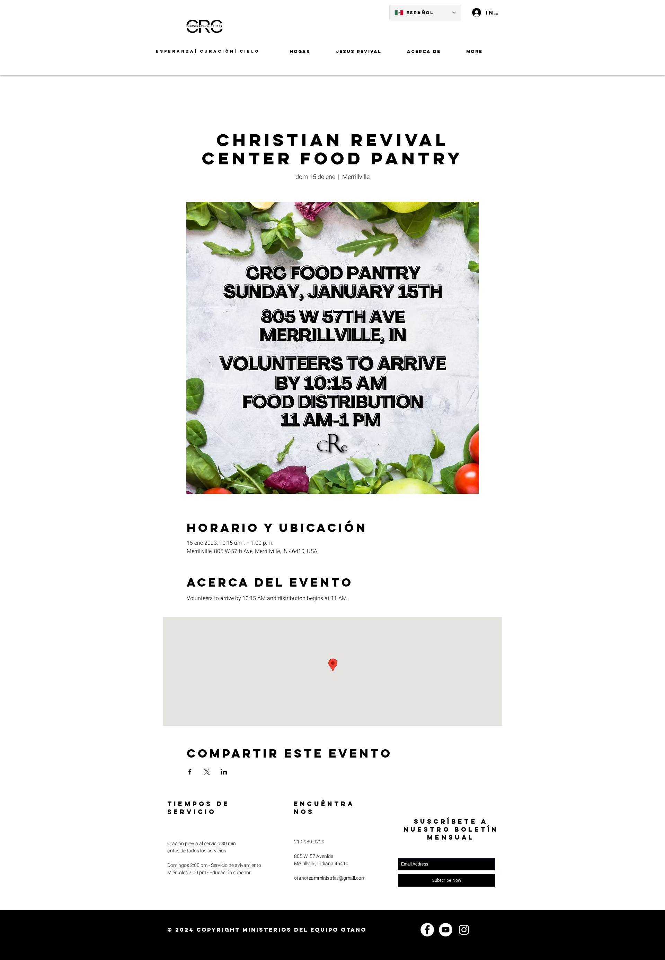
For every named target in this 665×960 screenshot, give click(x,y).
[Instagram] (464, 929)
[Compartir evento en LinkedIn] (224, 772)
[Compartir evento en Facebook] (190, 772)
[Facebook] (427, 929)
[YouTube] (445, 929)
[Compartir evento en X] (207, 772)
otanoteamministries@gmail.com (329, 878)
